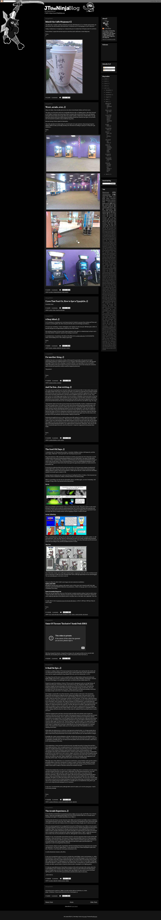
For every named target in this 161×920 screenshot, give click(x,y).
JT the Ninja (107, 28)
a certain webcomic (80, 336)
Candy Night (113, 229)
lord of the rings (110, 291)
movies (105, 298)
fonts (54, 310)
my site (80, 322)
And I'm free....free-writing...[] (58, 387)
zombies (59, 382)
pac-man (111, 304)
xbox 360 (112, 345)
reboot (114, 317)
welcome (114, 338)
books (50, 348)
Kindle (108, 236)
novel (58, 440)
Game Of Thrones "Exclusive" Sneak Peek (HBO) (66, 623)
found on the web (60, 310)
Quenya (107, 238)
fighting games (61, 880)
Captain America (107, 231)
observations (108, 302)
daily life (59, 348)
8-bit (109, 227)
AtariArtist (111, 228)
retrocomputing (105, 320)
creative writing (106, 265)
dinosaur (111, 271)
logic (103, 291)
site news (63, 348)
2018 (105, 79)
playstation (105, 306)
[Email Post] (60, 97)
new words (104, 301)
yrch (103, 349)
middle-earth (113, 295)
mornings (113, 297)
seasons (104, 323)
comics (50, 310)
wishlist (108, 343)
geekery (111, 216)
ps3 (108, 310)
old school (85, 614)
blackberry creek (67, 614)
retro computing (109, 319)
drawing (114, 272)
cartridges (113, 257)
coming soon (110, 261)
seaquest (111, 321)
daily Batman (111, 198)
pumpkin (114, 313)
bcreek (60, 614)
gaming (105, 283)
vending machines (106, 335)
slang (112, 324)
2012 (105, 85)
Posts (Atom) (75, 906)
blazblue (104, 253)
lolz (112, 205)
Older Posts (93, 902)
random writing (53, 382)
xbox (107, 345)
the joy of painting (109, 330)
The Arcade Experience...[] (56, 811)
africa (112, 244)
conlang (54, 348)
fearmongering (105, 280)
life (113, 290)
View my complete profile (108, 39)
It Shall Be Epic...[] (53, 668)
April (107, 101)
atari (114, 197)
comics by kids (78, 614)
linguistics (104, 217)
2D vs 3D (111, 213)
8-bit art (114, 227)
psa (110, 225)
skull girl (104, 324)
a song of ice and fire (63, 801)
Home (71, 902)
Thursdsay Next (105, 242)
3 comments (55, 612)
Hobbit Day (109, 232)
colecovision (113, 258)
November (108, 90)
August (108, 97)
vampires (104, 207)
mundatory (111, 298)
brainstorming (112, 253)
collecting (111, 210)
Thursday (111, 240)
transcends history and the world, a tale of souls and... (74, 871)
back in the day (55, 614)
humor (114, 284)
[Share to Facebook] (68, 97)
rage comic (105, 316)
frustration (105, 224)
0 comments (55, 97)
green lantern (107, 284)
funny (109, 282)
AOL (50, 614)
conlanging (113, 262)
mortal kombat (106, 212)
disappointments (57, 292)
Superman (104, 239)
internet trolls (105, 288)
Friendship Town (49, 304)
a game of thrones (53, 801)
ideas (112, 224)
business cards (105, 257)
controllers (111, 214)
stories (111, 219)
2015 (105, 81)
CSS (107, 229)
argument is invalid (107, 246)
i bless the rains (109, 286)
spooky (109, 327)
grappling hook (112, 283)
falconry (112, 279)
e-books (112, 275)
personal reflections (107, 206)
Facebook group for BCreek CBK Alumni (66, 600)
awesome (106, 195)
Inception (110, 235)
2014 (105, 83)
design (103, 271)
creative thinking (53, 440)
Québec (112, 238)
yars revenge (105, 346)
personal (104, 305)
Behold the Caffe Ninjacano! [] (58, 22)
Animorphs (64, 540)
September (109, 94)
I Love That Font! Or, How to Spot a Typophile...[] (66, 301)
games (114, 282)
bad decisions (110, 249)
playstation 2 (113, 306)
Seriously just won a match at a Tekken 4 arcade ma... (108, 167)
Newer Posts (49, 902)
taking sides (106, 328)
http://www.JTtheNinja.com (57, 13)
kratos (109, 290)
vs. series (111, 337)
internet (104, 287)
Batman (105, 192)
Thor (103, 240)
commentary (105, 262)
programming (105, 309)
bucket (105, 254)
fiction (103, 216)
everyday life (105, 277)
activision (106, 221)
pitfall (111, 305)
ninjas (110, 301)
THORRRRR (111, 239)
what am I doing (109, 339)
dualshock (106, 275)
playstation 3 (109, 308)
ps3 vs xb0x (113, 310)
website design (105, 338)
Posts (106, 67)
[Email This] (63, 97)
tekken (67, 880)
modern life (106, 297)
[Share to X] (66, 97)
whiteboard (105, 341)
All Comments (108, 70)
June (107, 99)
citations (106, 258)
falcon (112, 277)
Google (85, 916)
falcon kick (105, 279)
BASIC (103, 229)
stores (114, 327)
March (107, 174)
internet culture (111, 287)
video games (65, 292)
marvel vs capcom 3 (106, 293)
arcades (51, 292)
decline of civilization (107, 269)
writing (68, 348)
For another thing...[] (54, 357)
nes (113, 299)
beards (108, 250)
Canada (104, 220)
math (114, 293)
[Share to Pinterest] (69, 97)
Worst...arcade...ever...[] (55, 107)
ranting (109, 317)
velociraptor (110, 334)
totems (110, 331)
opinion (104, 225)
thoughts (104, 331)
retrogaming (112, 202)
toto (115, 331)
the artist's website (58, 585)
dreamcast (106, 273)
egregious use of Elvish (108, 276)
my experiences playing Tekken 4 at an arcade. (71, 813)
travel (105, 333)
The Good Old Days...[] (54, 449)
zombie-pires (109, 209)
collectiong (106, 260)
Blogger (95, 916)
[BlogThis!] (64, 97)
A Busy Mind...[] (52, 319)
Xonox (112, 242)
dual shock (113, 273)
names (108, 299)
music (103, 299)
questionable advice (109, 315)
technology (113, 328)
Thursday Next (112, 220)
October (108, 92)
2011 (105, 88)
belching (114, 250)
